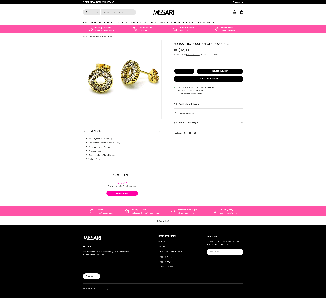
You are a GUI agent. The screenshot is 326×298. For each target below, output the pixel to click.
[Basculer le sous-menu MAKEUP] (140, 22)
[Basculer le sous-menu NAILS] (167, 22)
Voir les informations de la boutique (192, 94)
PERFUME (175, 22)
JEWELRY (119, 22)
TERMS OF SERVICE (106, 2)
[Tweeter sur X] (184, 132)
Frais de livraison (193, 54)
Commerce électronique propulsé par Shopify (108, 289)
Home (85, 22)
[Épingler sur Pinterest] (195, 132)
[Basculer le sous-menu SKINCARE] (155, 22)
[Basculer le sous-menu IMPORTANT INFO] (213, 22)
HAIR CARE (188, 22)
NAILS (162, 22)
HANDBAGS (104, 22)
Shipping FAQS (164, 261)
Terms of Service (165, 266)
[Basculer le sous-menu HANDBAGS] (111, 22)
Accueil (85, 36)
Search (161, 241)
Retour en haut (163, 221)
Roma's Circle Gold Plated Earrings (101, 36)
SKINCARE (149, 22)
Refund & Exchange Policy (170, 251)
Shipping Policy (165, 256)
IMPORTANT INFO (203, 22)
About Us (162, 246)
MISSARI (90, 289)
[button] (241, 12)
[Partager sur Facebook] (190, 132)
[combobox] (109, 12)
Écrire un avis (122, 193)
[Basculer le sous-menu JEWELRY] (126, 22)
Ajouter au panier (220, 71)
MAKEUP (134, 22)
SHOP (93, 22)
